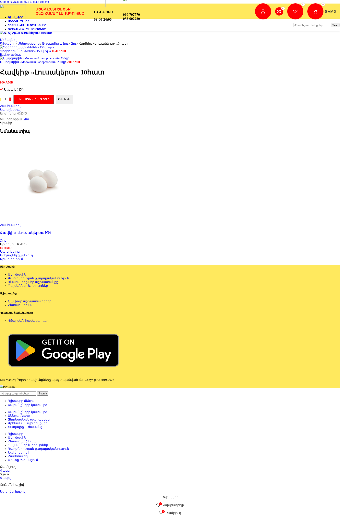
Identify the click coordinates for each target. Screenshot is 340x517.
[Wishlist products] (295, 11)
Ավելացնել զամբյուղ (34, 99)
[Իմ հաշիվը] (263, 11)
